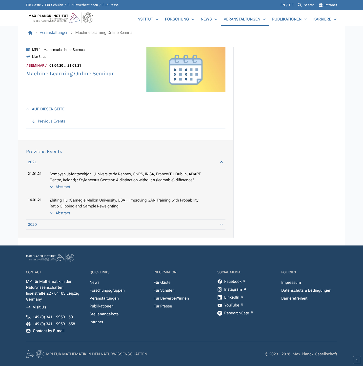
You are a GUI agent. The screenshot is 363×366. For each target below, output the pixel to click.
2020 (32, 224)
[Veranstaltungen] (264, 19)
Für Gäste (33, 5)
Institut (145, 19)
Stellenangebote (104, 314)
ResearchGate (237, 313)
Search (309, 5)
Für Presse (110, 5)
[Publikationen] (305, 19)
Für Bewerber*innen (82, 5)
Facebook (233, 281)
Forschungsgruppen (107, 290)
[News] (216, 19)
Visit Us (39, 307)
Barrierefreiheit (294, 298)
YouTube (232, 305)
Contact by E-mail (48, 330)
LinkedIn (232, 297)
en (283, 5)
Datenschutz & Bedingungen (306, 290)
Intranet (330, 5)
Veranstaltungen (242, 19)
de (291, 5)
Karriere (322, 19)
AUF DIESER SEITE (48, 109)
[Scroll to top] (357, 360)
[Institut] (157, 19)
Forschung (177, 19)
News (206, 19)
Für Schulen (54, 5)
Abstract (63, 186)
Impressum (291, 282)
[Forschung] (193, 19)
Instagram (233, 289)
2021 (32, 162)
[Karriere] (335, 19)
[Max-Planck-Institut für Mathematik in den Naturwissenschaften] (30, 32)
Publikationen (287, 19)
